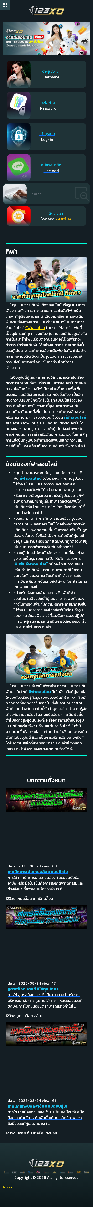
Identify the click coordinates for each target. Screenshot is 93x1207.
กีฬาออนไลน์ (35, 328)
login (7, 1187)
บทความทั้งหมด (46, 780)
